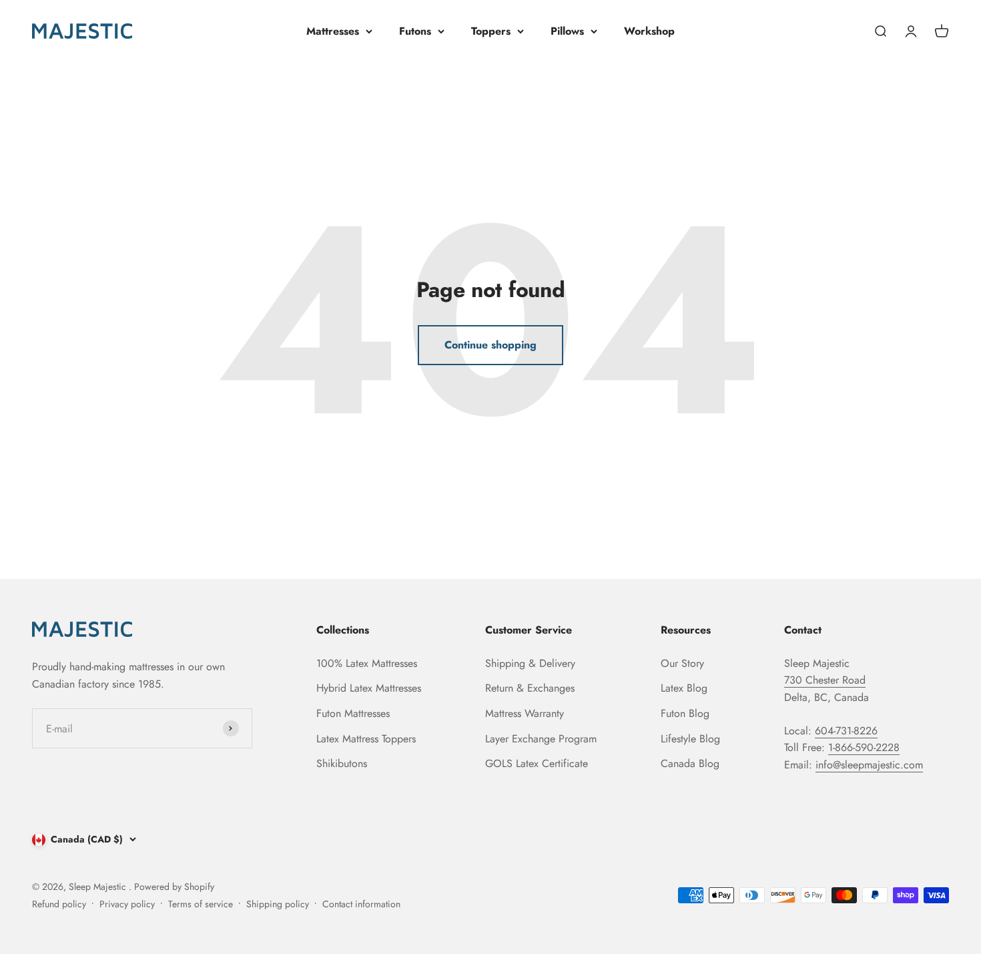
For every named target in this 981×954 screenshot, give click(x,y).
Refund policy (59, 904)
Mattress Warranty (524, 713)
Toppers (491, 31)
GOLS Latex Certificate (536, 763)
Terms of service (200, 904)
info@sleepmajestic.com (869, 764)
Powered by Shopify (174, 886)
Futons (415, 31)
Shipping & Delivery (530, 663)
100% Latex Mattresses (366, 663)
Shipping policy (277, 904)
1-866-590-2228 (864, 747)
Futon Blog (685, 713)
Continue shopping (490, 344)
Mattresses (332, 31)
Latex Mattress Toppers (366, 738)
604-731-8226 (846, 730)
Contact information (361, 904)
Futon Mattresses (353, 713)
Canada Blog (690, 763)
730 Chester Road (825, 680)
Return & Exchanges (530, 688)
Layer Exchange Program (541, 738)
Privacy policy (127, 904)
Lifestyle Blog (690, 738)
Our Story (682, 663)
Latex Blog (684, 688)
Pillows (567, 31)
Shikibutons (341, 763)
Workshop (649, 31)
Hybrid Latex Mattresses (368, 688)
